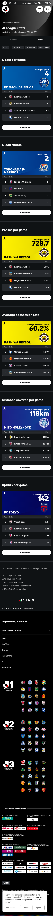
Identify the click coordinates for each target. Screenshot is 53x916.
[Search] (47, 9)
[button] (39, 9)
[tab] (13, 39)
